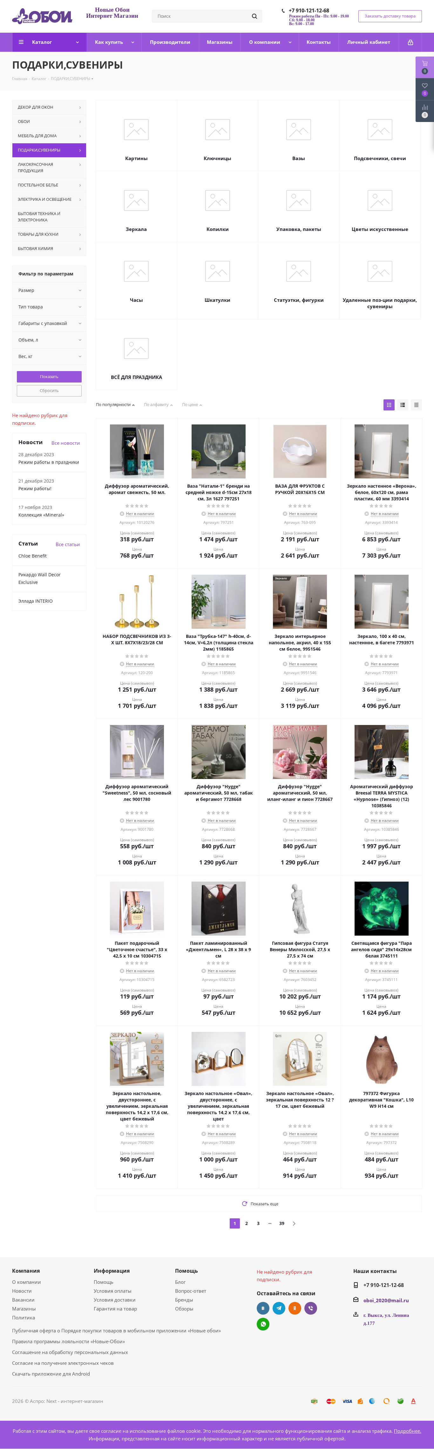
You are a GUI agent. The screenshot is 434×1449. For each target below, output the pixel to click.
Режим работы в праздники (48, 462)
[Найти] (254, 16)
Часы (136, 300)
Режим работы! (34, 488)
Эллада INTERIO (35, 601)
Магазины (24, 1308)
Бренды (184, 1300)
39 (281, 1223)
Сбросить (49, 390)
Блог (180, 1282)
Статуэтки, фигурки (299, 300)
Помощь (103, 1282)
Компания (26, 1270)
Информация (112, 1270)
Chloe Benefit (32, 556)
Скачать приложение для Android (51, 1374)
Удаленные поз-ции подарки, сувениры (380, 303)
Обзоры (184, 1308)
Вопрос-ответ (190, 1291)
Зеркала (136, 229)
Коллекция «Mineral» (41, 515)
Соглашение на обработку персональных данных (70, 1352)
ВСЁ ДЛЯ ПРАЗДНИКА (136, 377)
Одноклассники (294, 1308)
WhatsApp (263, 1324)
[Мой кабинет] (410, 42)
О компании (26, 1282)
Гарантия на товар (115, 1308)
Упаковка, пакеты (298, 229)
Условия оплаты (113, 1291)
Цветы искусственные (380, 229)
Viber (310, 1308)
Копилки (218, 229)
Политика (23, 1317)
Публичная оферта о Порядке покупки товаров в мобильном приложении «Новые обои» (116, 1330)
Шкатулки (217, 300)
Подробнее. (407, 1431)
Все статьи (68, 544)
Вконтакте (263, 1308)
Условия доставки (115, 1300)
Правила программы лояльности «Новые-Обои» (68, 1341)
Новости (22, 1291)
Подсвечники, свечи (380, 158)
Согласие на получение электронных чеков (63, 1363)
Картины (136, 158)
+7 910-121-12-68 (309, 10)
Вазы (298, 158)
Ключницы (217, 158)
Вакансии (23, 1300)
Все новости (65, 443)
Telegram (279, 1308)
